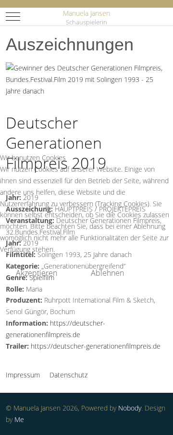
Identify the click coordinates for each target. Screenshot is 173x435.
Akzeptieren (36, 273)
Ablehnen (107, 273)
